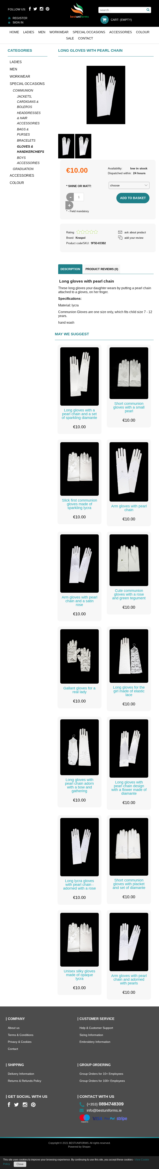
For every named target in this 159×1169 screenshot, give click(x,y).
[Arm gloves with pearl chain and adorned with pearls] (129, 942)
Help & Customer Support (96, 1027)
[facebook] (9, 1104)
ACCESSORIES (22, 175)
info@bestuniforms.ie (104, 1110)
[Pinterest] (47, 9)
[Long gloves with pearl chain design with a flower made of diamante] (129, 748)
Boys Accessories (28, 160)
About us (13, 1027)
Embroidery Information (95, 1041)
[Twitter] (35, 9)
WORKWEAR (20, 76)
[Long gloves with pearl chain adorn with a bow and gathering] (80, 747)
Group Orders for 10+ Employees (101, 1073)
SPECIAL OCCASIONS (27, 84)
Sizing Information (91, 1035)
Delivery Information (21, 1073)
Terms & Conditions (20, 1035)
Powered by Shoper (79, 1146)
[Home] (79, 10)
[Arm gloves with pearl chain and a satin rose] (80, 563)
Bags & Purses (23, 131)
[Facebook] (30, 9)
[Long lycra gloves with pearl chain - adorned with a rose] (80, 847)
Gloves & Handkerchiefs (30, 149)
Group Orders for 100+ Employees (102, 1080)
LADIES (16, 62)
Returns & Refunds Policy (24, 1080)
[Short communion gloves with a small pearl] (129, 373)
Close (20, 1164)
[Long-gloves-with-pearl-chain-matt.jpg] (83, 146)
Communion (23, 90)
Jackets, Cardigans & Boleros (28, 102)
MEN (13, 69)
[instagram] (25, 1104)
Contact (13, 1048)
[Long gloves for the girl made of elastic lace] (129, 656)
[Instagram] (41, 9)
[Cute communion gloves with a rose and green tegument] (129, 560)
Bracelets (26, 140)
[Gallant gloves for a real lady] (80, 656)
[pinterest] (33, 1104)
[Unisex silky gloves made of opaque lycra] (80, 939)
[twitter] (16, 1104)
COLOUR (17, 183)
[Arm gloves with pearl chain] (129, 472)
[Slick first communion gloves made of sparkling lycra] (80, 469)
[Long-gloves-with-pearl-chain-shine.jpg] (66, 146)
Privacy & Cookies (19, 1041)
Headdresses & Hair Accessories (29, 118)
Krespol (81, 237)
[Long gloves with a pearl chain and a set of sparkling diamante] (80, 376)
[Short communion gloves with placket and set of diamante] (129, 846)
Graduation (23, 169)
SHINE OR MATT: (79, 186)
